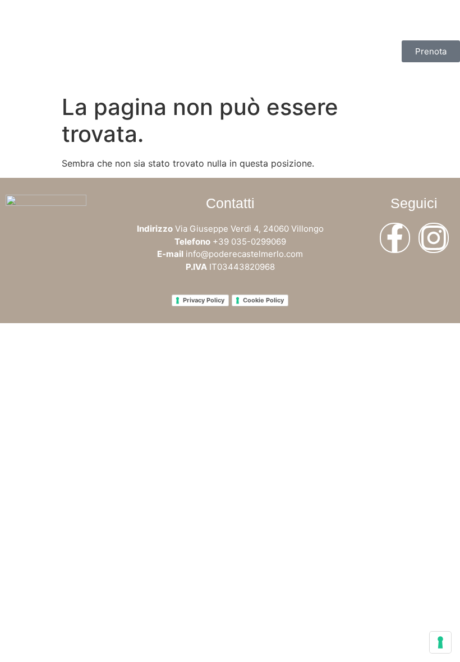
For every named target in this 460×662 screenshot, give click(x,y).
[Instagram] (433, 238)
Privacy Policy (203, 300)
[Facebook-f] (395, 238)
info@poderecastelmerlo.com (244, 254)
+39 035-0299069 (249, 241)
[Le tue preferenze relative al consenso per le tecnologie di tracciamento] (440, 642)
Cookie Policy (263, 300)
